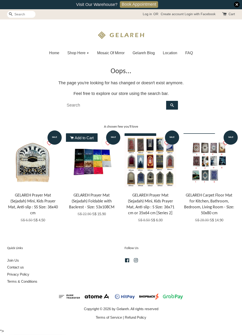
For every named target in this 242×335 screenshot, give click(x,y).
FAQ (189, 53)
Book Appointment (139, 4)
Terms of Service (109, 317)
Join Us (13, 260)
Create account (172, 14)
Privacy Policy (18, 274)
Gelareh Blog (144, 53)
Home (54, 53)
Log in (147, 14)
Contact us (15, 267)
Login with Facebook (200, 14)
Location (170, 53)
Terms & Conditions (22, 281)
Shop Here (76, 53)
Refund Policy (135, 317)
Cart (232, 14)
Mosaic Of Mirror (111, 53)
